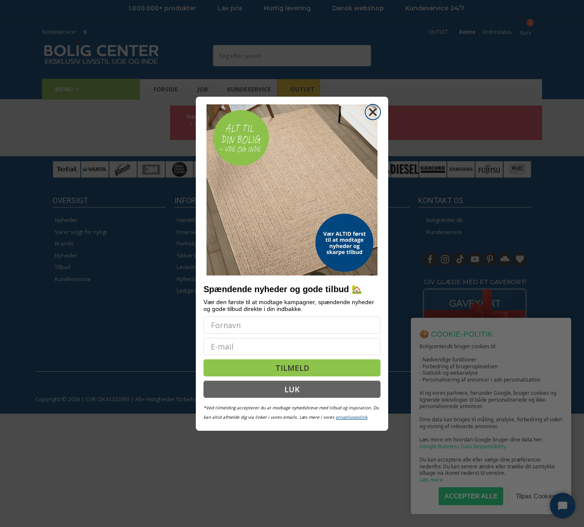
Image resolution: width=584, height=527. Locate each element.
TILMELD (292, 368)
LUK (292, 389)
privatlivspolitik (351, 417)
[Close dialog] (372, 112)
